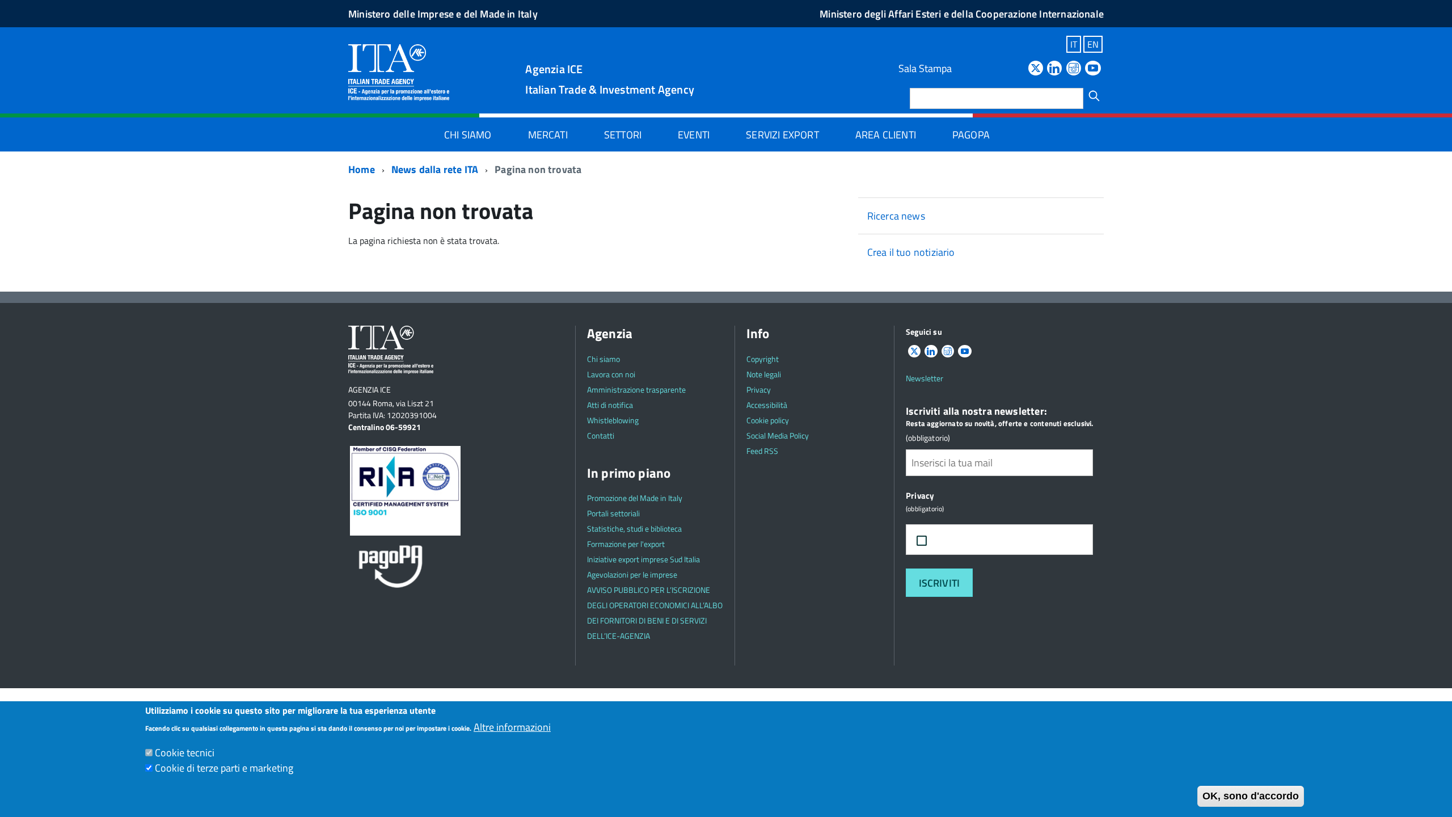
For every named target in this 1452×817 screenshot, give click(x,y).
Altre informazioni (512, 727)
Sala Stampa (925, 68)
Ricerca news (896, 216)
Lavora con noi (611, 374)
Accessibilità (766, 405)
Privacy (758, 389)
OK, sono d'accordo (1250, 796)
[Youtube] (1093, 69)
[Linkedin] (1054, 69)
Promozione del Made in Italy (634, 498)
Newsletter (924, 378)
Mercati (548, 134)
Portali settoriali (613, 513)
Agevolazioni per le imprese (632, 574)
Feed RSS (762, 451)
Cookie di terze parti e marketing (224, 768)
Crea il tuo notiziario (911, 252)
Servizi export (782, 134)
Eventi (694, 134)
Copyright (762, 359)
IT (1073, 44)
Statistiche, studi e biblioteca (634, 528)
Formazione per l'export (626, 544)
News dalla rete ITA (434, 169)
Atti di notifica (610, 405)
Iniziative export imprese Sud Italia (643, 559)
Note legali (763, 374)
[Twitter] (1035, 69)
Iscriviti (939, 583)
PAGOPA (971, 134)
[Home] (398, 71)
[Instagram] (1073, 69)
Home (361, 169)
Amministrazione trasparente (636, 389)
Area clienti (885, 134)
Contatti (600, 435)
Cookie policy (767, 420)
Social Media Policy (777, 435)
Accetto (960, 540)
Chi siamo (468, 134)
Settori (622, 134)
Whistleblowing (613, 420)
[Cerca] (1094, 96)
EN (1093, 44)
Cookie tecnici (184, 752)
